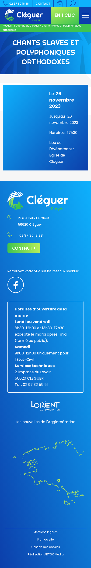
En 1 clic (65, 15)
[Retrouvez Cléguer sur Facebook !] (15, 284)
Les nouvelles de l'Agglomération (45, 422)
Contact (43, 4)
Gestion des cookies (45, 547)
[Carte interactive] (60, 3)
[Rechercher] (72, 3)
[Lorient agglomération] (45, 406)
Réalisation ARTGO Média (46, 554)
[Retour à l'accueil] (24, 15)
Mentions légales (46, 532)
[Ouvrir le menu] (85, 15)
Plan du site (45, 539)
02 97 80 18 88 (19, 4)
